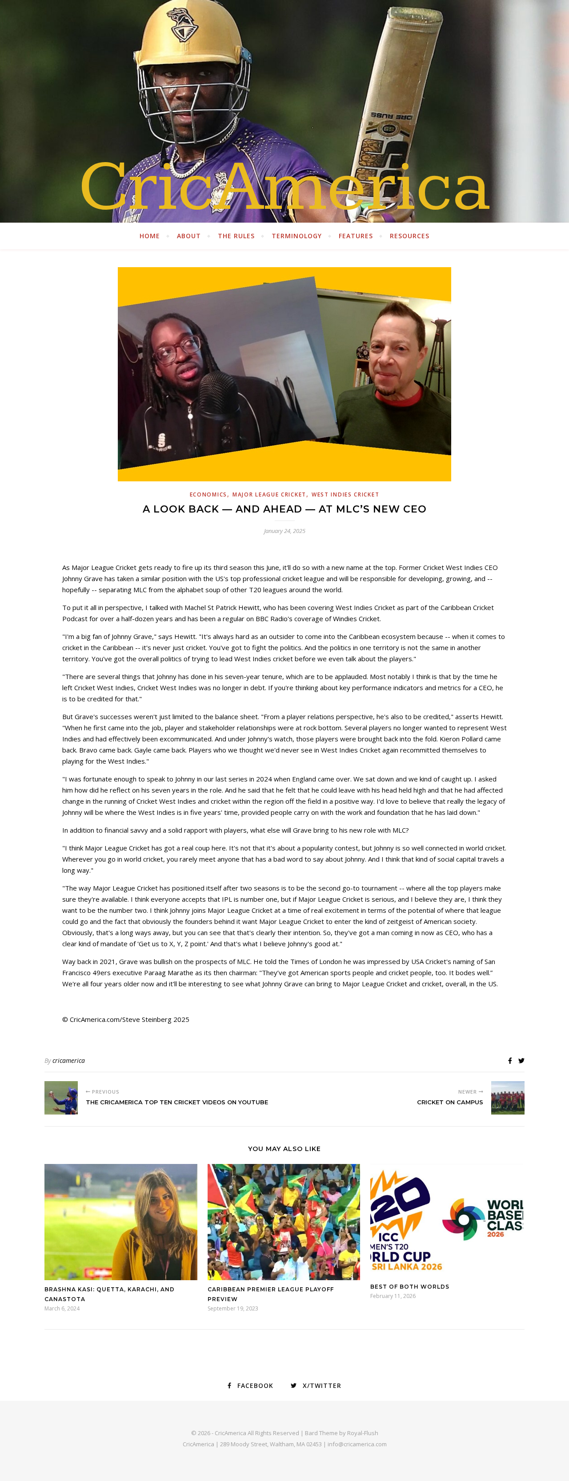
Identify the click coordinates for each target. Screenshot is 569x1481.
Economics (208, 494)
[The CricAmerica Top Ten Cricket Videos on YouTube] (61, 1098)
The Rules (236, 236)
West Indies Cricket (345, 494)
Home (150, 236)
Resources (409, 236)
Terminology (297, 236)
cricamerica (68, 1060)
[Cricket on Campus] (508, 1098)
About (189, 236)
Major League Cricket (269, 494)
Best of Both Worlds (409, 1286)
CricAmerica (284, 187)
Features (356, 236)
